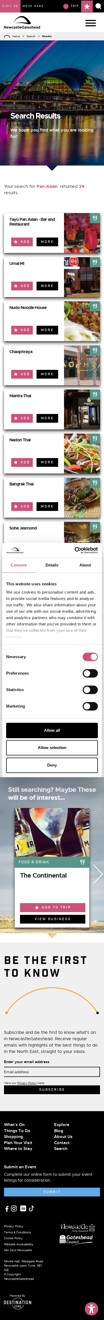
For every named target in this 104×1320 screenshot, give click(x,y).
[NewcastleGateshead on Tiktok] (31, 1208)
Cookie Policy (13, 1238)
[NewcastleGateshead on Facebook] (7, 1208)
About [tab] (85, 565)
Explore (61, 1124)
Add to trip (56, 907)
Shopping (13, 1136)
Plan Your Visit (18, 1142)
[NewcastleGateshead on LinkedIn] (23, 1208)
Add (25, 242)
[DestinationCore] (17, 1303)
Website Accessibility (18, 1244)
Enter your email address (26, 1061)
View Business (53, 919)
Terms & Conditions (17, 1232)
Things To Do (17, 1130)
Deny (52, 765)
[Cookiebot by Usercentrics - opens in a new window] (75, 550)
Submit (52, 1192)
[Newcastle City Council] (78, 1226)
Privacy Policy (27, 1083)
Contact (62, 1142)
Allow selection (52, 747)
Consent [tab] (19, 565)
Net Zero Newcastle (18, 1250)
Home (16, 36)
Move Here (33, 6)
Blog (58, 1130)
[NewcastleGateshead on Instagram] (14, 1208)
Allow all (52, 730)
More (47, 242)
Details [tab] (52, 565)
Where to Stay (18, 1148)
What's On (14, 1124)
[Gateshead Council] (77, 1239)
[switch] (90, 673)
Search (31, 36)
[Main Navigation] (90, 23)
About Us (63, 1136)
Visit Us (10, 6)
